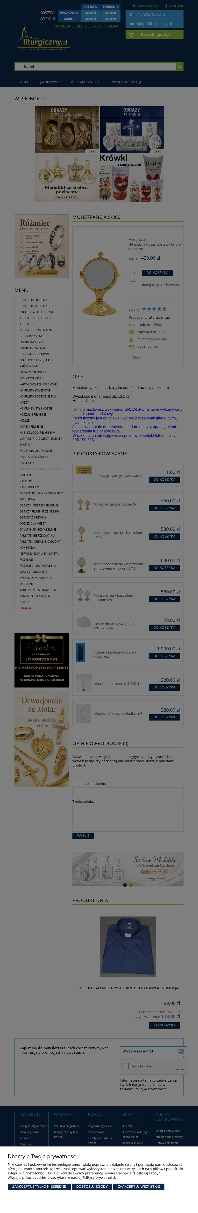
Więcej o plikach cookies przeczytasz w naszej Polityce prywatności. (62, 1177)
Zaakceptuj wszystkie (139, 1186)
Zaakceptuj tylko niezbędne (39, 1186)
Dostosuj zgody (92, 1186)
